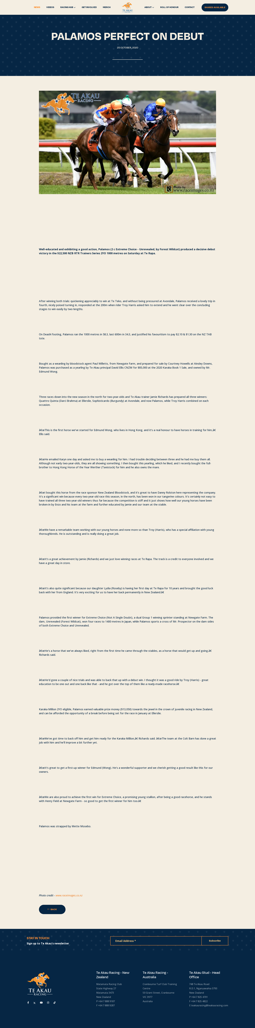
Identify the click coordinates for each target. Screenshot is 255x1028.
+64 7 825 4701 (199, 997)
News (37, 7)
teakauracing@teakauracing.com (209, 1005)
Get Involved (89, 7)
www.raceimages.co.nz (69, 895)
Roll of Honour (169, 7)
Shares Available (215, 7)
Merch (107, 7)
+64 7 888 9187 (106, 1001)
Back (53, 909)
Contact (189, 7)
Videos (50, 7)
